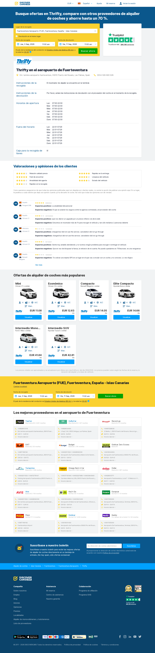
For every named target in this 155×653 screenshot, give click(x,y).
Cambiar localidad (20, 386)
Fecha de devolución (66, 40)
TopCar (28, 421)
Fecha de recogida (23, 40)
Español (86, 3)
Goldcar (72, 515)
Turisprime (30, 468)
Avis (27, 491)
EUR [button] (69, 3)
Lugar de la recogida (23, 27)
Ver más (38, 265)
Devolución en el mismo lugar (30, 36)
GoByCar (72, 421)
